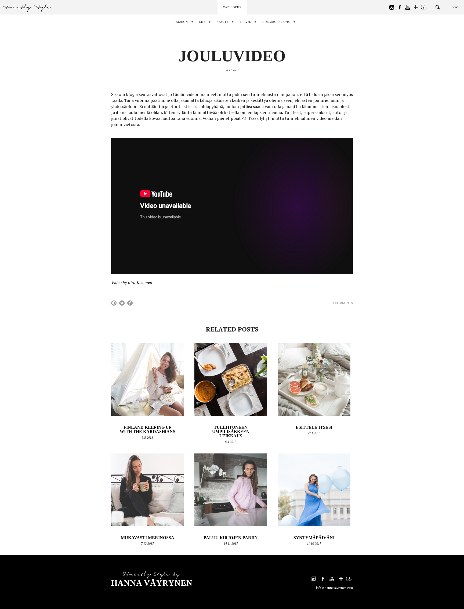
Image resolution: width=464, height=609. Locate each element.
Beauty (222, 22)
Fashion (181, 22)
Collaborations (276, 22)
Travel (245, 22)
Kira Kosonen (140, 282)
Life (202, 22)
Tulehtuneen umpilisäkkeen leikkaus (230, 431)
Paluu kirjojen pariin (231, 537)
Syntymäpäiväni (314, 537)
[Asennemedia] (423, 7)
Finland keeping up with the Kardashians (147, 429)
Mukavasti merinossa (147, 537)
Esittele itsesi (314, 427)
